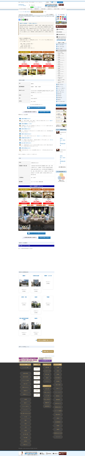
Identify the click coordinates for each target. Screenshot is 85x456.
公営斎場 (37, 390)
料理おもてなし (25, 444)
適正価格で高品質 (25, 373)
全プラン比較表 (60, 52)
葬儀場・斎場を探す (27, 11)
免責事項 (58, 429)
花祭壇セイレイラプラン (60, 62)
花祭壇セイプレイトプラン (61, 69)
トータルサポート (47, 381)
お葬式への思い (25, 383)
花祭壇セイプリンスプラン (61, 55)
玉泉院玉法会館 (36, 275)
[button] (52, 208)
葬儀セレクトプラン (60, 86)
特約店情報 (57, 381)
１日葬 (25, 427)
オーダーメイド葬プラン (25, 406)
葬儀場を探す (36, 364)
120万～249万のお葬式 (61, 46)
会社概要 (58, 367)
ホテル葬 (25, 416)
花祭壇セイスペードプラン (61, 71)
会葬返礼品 (59, 99)
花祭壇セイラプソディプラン (61, 57)
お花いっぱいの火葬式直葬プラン (61, 80)
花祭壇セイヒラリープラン (61, 66)
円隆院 (48, 297)
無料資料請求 (58, 399)
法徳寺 (36, 297)
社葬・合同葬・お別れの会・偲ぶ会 (25, 413)
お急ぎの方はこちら (58, 403)
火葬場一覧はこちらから (48, 351)
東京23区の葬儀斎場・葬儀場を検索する (37, 11)
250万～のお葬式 (60, 48)
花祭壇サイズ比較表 (61, 53)
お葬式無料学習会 (47, 406)
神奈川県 (37, 377)
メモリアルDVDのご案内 (61, 101)
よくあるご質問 (47, 395)
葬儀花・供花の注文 (60, 84)
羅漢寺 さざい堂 (48, 275)
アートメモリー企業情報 (57, 364)
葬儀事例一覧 (25, 390)
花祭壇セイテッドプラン (60, 73)
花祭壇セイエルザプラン (60, 64)
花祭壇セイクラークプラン (61, 75)
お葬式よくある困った (47, 392)
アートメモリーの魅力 (25, 367)
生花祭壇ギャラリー (25, 394)
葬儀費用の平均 (47, 402)
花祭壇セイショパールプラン (61, 60)
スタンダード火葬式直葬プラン (61, 82)
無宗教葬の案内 (60, 97)
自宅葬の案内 (59, 95)
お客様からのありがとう (25, 387)
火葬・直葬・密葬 (25, 434)
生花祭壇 (59, 50)
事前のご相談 (47, 374)
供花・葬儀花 (25, 437)
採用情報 (58, 374)
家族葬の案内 (59, 93)
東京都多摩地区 (37, 372)
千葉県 (37, 381)
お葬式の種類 (47, 367)
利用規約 (58, 425)
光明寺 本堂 (24, 297)
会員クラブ (58, 388)
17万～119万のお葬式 (61, 44)
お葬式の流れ (45, 364)
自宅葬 (25, 423)
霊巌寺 (24, 275)
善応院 (36, 318)
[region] (36, 219)
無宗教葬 (25, 430)
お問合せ (58, 418)
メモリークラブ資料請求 (57, 410)
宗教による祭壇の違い (47, 399)
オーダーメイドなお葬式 (25, 380)
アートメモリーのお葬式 (23, 364)
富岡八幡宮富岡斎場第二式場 (24, 319)
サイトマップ (58, 436)
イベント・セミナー (58, 392)
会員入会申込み (58, 414)
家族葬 (25, 420)
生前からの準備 (58, 384)
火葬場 (37, 394)
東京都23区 (36, 368)
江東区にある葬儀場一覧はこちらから (45, 340)
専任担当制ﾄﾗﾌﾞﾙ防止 (22, 370)
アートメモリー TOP (21, 11)
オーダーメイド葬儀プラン (61, 88)
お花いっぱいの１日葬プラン (60, 78)
